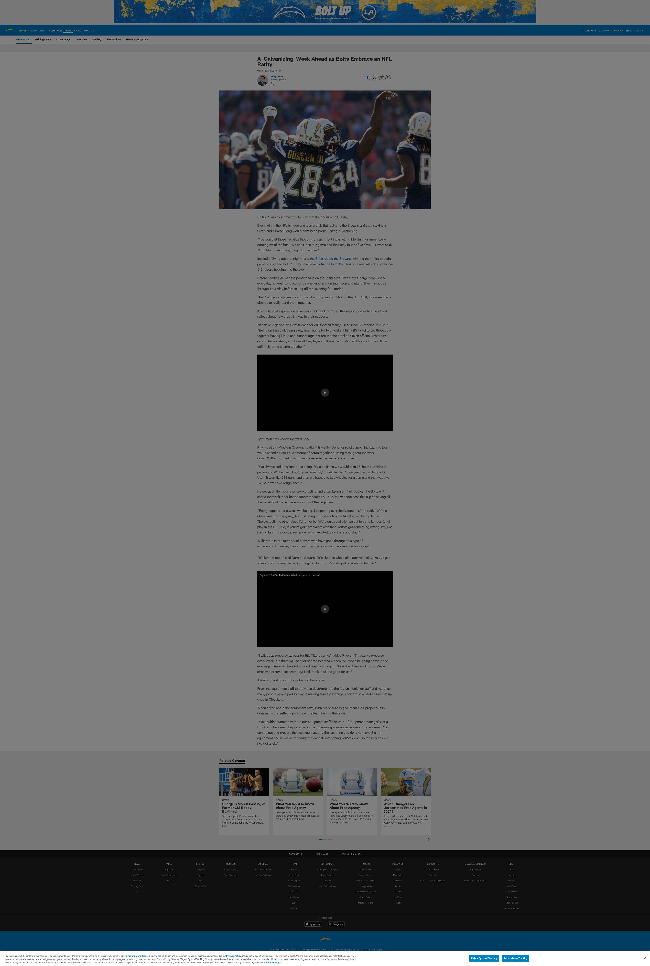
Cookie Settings (272, 962)
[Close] (644, 958)
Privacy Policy (233, 955)
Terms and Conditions (136, 955)
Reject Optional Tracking (484, 958)
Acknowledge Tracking (516, 958)
